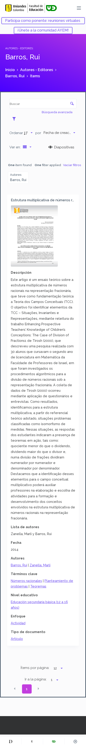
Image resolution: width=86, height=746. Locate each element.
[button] (14, 688)
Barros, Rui (19, 565)
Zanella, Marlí (40, 565)
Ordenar (16, 133)
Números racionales (26, 581)
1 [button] (27, 689)
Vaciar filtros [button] (72, 165)
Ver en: (15, 147)
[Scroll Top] (75, 741)
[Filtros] (15, 118)
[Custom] (11, 741)
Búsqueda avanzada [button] (57, 112)
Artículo (17, 639)
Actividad (18, 623)
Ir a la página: (36, 679)
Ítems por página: (35, 668)
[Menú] (79, 8)
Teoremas (38, 586)
